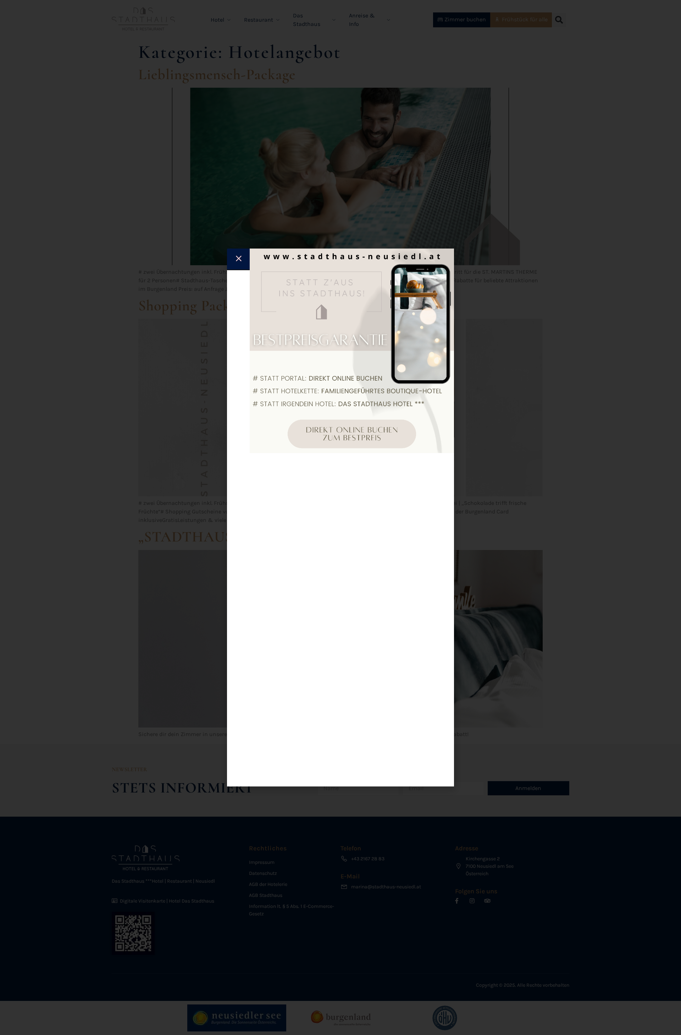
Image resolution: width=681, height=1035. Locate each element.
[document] (340, 517)
